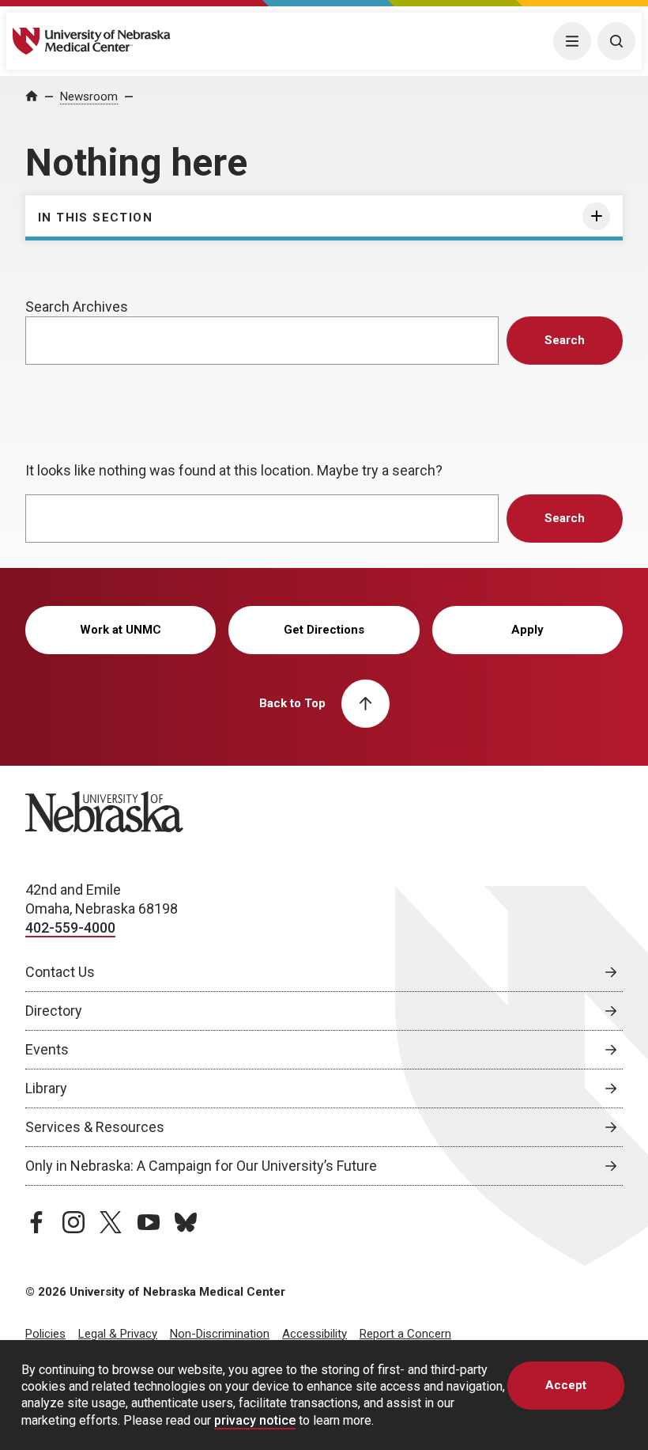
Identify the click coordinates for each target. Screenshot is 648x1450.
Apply (527, 630)
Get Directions (324, 630)
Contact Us (60, 972)
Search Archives (76, 306)
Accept (565, 1385)
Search (564, 340)
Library (46, 1088)
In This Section (95, 217)
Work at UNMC (120, 630)
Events (47, 1049)
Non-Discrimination (219, 1334)
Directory (53, 1010)
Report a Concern (405, 1334)
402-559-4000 (70, 927)
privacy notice (255, 1420)
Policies (45, 1334)
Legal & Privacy (117, 1334)
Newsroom (89, 96)
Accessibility (314, 1334)
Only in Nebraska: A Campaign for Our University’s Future (201, 1165)
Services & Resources (94, 1127)
